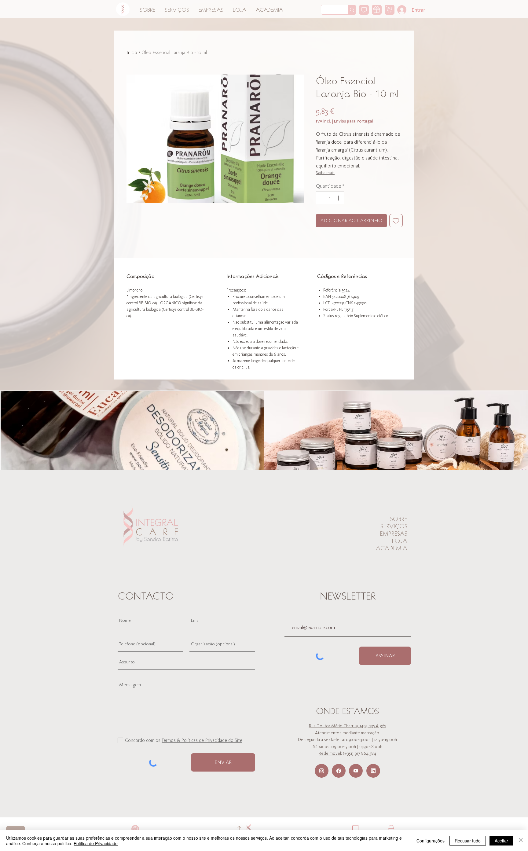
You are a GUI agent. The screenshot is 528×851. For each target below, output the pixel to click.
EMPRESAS (393, 533)
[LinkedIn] (373, 771)
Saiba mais (325, 172)
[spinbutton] (330, 198)
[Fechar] (520, 840)
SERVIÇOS (393, 526)
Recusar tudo (468, 841)
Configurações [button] (430, 841)
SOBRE (398, 519)
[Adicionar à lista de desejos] (396, 220)
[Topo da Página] (239, 828)
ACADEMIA (391, 548)
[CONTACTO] (364, 10)
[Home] (123, 9)
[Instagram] (321, 771)
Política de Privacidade (96, 843)
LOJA (399, 541)
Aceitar (501, 841)
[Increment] (338, 198)
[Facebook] (339, 771)
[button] (389, 9)
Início (132, 52)
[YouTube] (356, 771)
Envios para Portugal (353, 121)
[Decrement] (321, 198)
